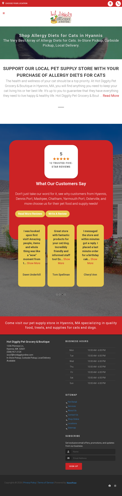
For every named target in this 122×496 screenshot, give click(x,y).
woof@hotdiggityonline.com (20, 355)
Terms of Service (45, 482)
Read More (111, 96)
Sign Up (73, 466)
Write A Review (58, 213)
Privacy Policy (29, 482)
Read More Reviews (30, 213)
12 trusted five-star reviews (61, 165)
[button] (57, 294)
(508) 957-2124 (14, 352)
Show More (33, 263)
